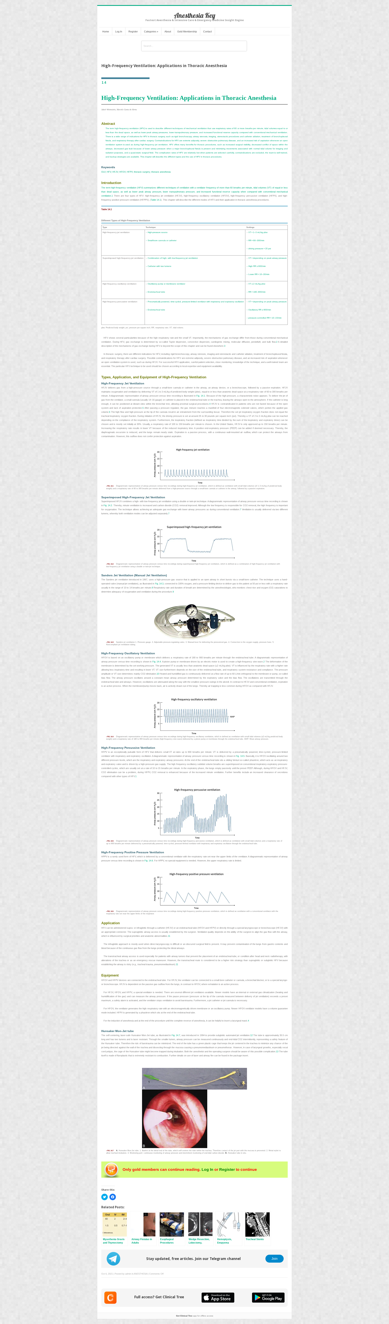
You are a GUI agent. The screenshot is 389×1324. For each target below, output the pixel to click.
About (168, 31)
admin (128, 1274)
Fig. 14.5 (240, 756)
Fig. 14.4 (156, 661)
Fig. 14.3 (159, 583)
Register (133, 31)
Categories (151, 31)
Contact (207, 31)
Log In (118, 31)
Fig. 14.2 (108, 505)
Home (105, 31)
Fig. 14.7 (176, 1035)
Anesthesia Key (194, 15)
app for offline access (194, 1316)
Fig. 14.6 (148, 860)
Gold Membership (187, 31)
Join (274, 1258)
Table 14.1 (156, 200)
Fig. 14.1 (200, 396)
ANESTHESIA (140, 1274)
